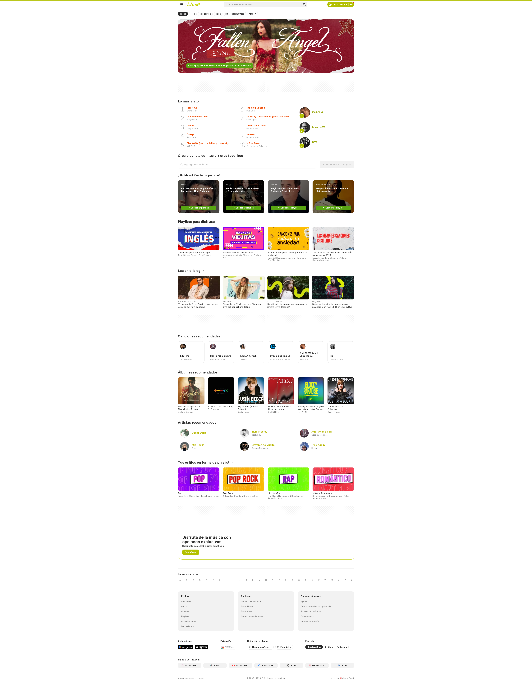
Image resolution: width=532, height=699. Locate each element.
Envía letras (246, 611)
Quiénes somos (308, 616)
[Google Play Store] (185, 647)
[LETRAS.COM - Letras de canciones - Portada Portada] (193, 4)
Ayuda (304, 601)
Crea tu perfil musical (251, 601)
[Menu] (182, 4)
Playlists (185, 616)
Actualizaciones (188, 621)
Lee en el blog (189, 271)
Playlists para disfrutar (197, 222)
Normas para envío (310, 621)
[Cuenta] (351, 4)
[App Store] (201, 647)
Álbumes (185, 611)
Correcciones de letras (252, 616)
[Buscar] (304, 4)
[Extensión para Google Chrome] (227, 647)
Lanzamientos (187, 626)
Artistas (185, 606)
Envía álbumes (248, 606)
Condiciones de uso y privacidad (316, 606)
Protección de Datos (311, 611)
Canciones (186, 601)
